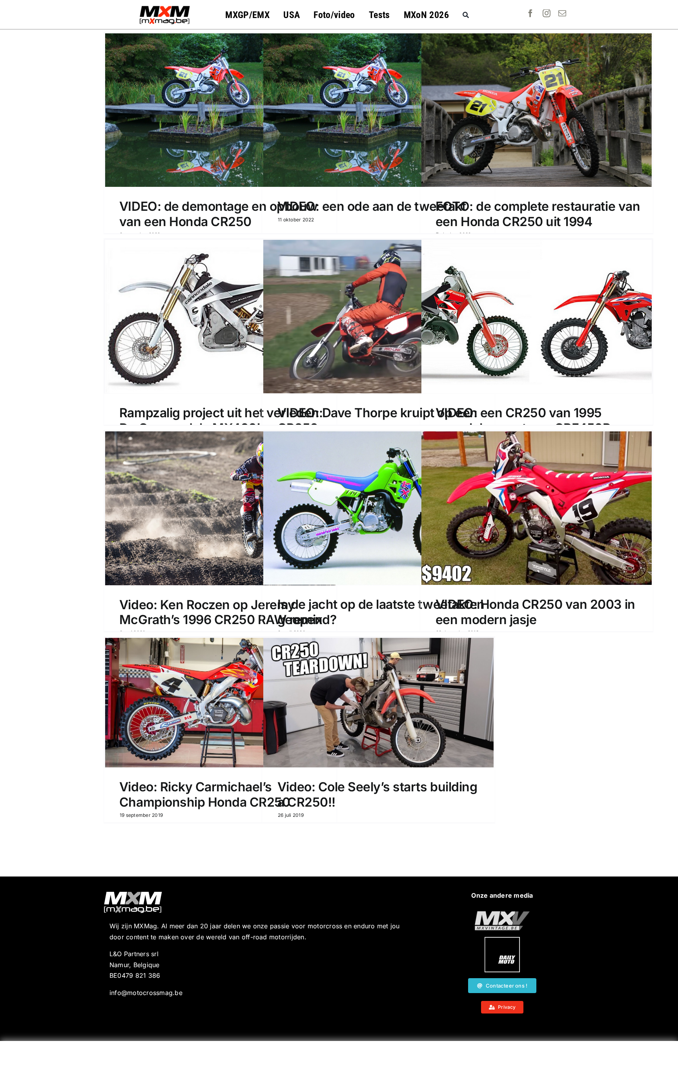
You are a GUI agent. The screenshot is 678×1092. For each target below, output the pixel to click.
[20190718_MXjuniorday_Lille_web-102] (502, 940)
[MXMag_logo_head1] (164, 8)
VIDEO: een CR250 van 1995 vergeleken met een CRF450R (523, 420)
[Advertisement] (339, 1066)
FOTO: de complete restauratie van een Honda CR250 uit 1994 (538, 214)
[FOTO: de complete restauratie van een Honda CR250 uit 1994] (536, 110)
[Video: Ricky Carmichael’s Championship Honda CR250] (220, 702)
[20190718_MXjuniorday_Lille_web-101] (502, 914)
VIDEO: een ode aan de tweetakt (371, 206)
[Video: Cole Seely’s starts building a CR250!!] (378, 702)
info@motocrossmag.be (145, 993)
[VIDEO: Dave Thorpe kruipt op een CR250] (378, 316)
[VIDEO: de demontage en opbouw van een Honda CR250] (220, 110)
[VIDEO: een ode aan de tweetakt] (378, 110)
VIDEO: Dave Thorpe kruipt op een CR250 (377, 420)
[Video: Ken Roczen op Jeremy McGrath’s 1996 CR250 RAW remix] (220, 508)
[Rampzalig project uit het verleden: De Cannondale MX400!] (220, 316)
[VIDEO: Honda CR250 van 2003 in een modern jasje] (536, 508)
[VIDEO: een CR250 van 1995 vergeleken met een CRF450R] (536, 316)
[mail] (562, 13)
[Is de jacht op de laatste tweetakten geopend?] (378, 508)
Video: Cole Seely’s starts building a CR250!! (377, 794)
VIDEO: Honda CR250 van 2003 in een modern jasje (535, 612)
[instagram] (546, 13)
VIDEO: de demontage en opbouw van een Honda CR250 (218, 214)
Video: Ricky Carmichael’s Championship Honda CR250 (204, 794)
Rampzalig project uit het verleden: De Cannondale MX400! (221, 420)
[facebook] (530, 13)
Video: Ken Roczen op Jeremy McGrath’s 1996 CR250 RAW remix (221, 612)
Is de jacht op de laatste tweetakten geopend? (381, 612)
